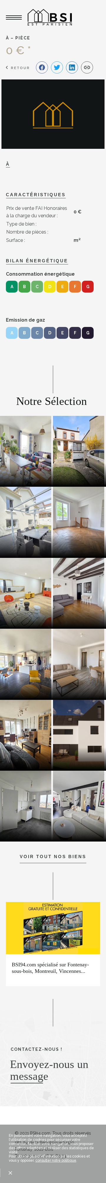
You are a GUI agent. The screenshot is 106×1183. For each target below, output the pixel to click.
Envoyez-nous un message (49, 1070)
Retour (20, 68)
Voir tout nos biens (53, 856)
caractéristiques (36, 194)
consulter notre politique (55, 1160)
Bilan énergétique (37, 260)
